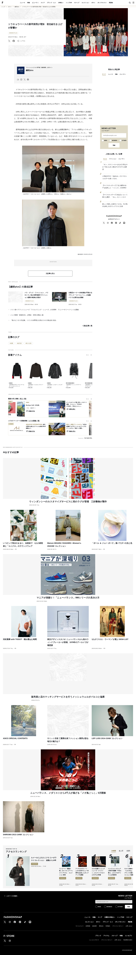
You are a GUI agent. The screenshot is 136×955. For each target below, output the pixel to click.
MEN (105, 140)
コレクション (85, 2)
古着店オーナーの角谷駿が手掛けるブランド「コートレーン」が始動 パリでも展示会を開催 (80, 295)
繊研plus (17, 6)
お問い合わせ (129, 926)
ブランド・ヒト (51, 2)
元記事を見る (50, 273)
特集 (28, 2)
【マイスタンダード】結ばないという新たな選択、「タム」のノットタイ (114, 196)
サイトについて (79, 926)
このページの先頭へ (12, 896)
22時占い (61, 2)
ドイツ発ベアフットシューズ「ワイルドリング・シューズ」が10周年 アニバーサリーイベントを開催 (44, 309)
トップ (3, 6)
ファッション (112, 159)
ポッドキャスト (102, 2)
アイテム (106, 935)
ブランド (98, 935)
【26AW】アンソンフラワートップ (73, 385)
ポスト (93, 2)
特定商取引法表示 (127, 940)
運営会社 (101, 926)
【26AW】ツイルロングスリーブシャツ (35, 385)
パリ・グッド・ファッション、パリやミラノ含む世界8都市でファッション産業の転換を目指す (36, 295)
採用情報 (88, 926)
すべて (104, 74)
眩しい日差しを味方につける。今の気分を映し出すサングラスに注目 (114, 205)
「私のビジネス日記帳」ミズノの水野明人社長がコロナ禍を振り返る (33, 320)
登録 (114, 145)
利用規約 (108, 926)
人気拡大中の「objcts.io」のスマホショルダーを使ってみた (114, 177)
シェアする (22, 41)
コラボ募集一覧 (34, 421)
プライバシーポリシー (117, 926)
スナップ (76, 2)
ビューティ (35, 2)
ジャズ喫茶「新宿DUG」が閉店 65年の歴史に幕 (26, 315)
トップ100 (69, 2)
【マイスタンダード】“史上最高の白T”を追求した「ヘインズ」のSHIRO (114, 187)
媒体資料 (94, 926)
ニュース (22, 2)
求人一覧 (23, 398)
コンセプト (128, 935)
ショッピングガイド (94, 940)
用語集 (111, 2)
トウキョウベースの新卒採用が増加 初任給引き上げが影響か (39, 6)
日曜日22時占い (109, 917)
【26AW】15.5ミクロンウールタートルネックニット (16, 385)
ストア (43, 2)
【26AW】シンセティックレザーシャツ (54, 385)
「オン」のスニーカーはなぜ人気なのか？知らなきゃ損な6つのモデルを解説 (114, 167)
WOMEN (114, 140)
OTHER (124, 140)
